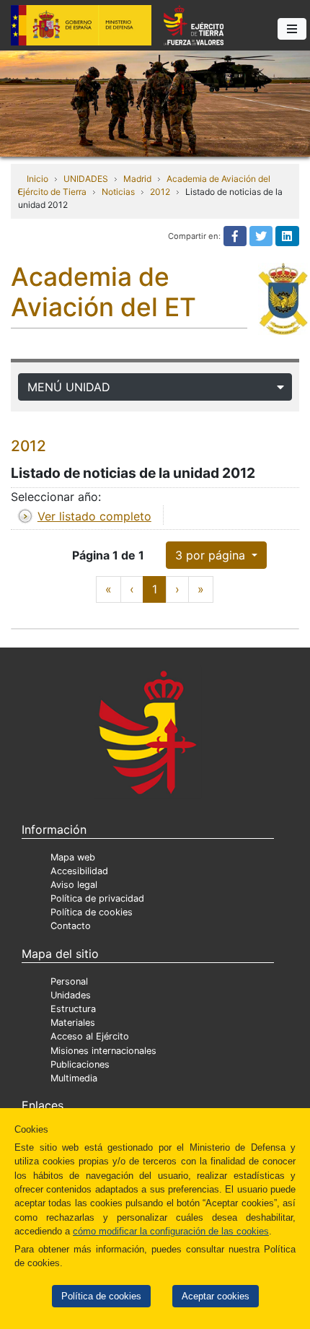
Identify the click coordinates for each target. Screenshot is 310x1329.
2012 (160, 191)
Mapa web (72, 857)
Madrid (137, 178)
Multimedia (73, 1078)
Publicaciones (80, 1064)
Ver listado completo (94, 516)
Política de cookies (101, 1296)
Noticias (118, 191)
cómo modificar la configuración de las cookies (171, 1231)
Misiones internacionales (103, 1050)
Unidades (70, 995)
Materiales (72, 1022)
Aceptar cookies (215, 1296)
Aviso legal (73, 884)
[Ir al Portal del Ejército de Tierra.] (155, 102)
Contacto (70, 925)
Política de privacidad (97, 898)
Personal (69, 981)
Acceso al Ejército (89, 1036)
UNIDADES (85, 178)
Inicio (37, 178)
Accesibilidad (79, 871)
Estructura (73, 1008)
